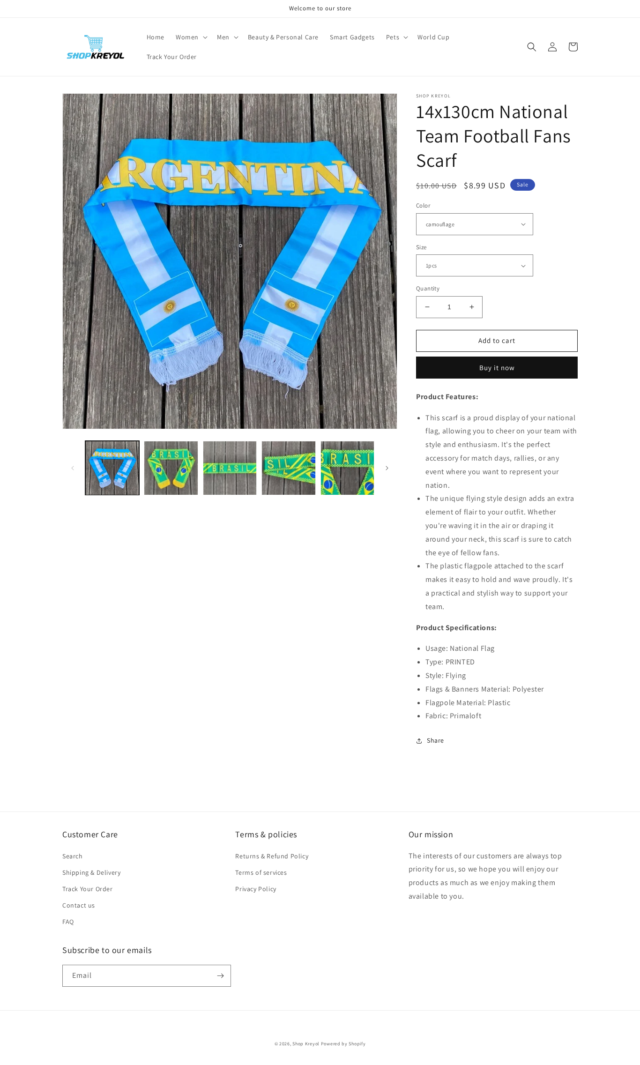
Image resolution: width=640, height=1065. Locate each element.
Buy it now (497, 367)
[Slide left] (72, 468)
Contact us (78, 905)
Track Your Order (87, 889)
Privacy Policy (255, 889)
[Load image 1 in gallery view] (112, 468)
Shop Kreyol (306, 1044)
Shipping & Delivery (91, 872)
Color (423, 205)
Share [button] (435, 740)
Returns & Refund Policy (271, 856)
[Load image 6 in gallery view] (230, 468)
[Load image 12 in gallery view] (347, 468)
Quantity (427, 288)
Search (72, 856)
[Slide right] (387, 468)
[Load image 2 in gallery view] (171, 468)
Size (421, 247)
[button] (190, 37)
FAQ (68, 921)
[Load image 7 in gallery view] (288, 468)
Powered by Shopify (343, 1044)
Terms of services (261, 872)
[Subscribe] (220, 976)
